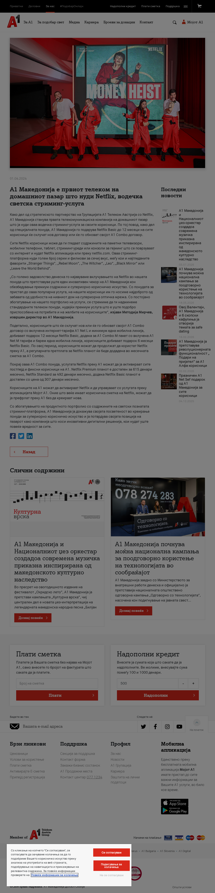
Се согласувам (112, 852)
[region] (69, 865)
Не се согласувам (111, 875)
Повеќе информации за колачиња (54, 875)
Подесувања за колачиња (111, 866)
